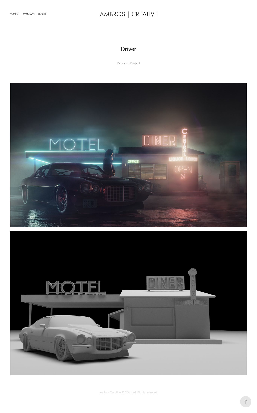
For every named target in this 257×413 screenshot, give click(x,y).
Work (14, 14)
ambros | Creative (128, 14)
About (41, 14)
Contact (29, 14)
